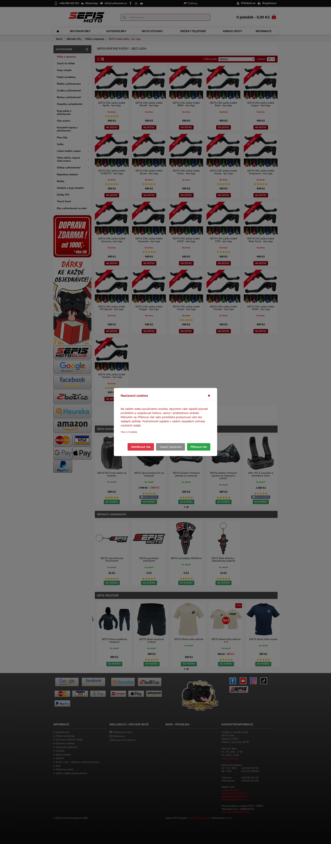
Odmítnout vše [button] (141, 447)
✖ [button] (209, 395)
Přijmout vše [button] (198, 447)
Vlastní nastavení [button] (170, 447)
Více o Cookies (129, 431)
